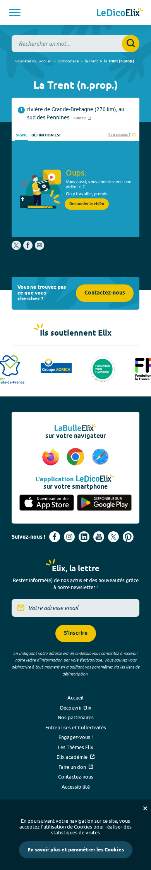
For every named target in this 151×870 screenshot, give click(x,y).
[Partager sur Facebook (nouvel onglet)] (28, 248)
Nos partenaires (76, 717)
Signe (21, 135)
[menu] (14, 12)
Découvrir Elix (75, 708)
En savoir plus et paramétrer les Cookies (75, 849)
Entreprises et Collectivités (75, 727)
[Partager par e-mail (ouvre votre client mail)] (39, 248)
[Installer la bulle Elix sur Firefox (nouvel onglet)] (52, 457)
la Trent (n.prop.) (119, 61)
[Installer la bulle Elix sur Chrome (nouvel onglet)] (77, 457)
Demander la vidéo (86, 204)
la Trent (91, 61)
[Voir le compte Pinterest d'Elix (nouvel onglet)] (128, 536)
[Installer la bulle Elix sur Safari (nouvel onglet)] (100, 457)
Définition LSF (46, 135)
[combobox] (75, 43)
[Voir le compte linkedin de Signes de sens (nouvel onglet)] (84, 536)
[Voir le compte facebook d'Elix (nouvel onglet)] (54, 536)
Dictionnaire (68, 61)
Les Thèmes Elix (75, 747)
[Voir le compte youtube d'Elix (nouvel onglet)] (98, 536)
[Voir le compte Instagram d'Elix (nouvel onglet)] (69, 536)
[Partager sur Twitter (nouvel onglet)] (17, 248)
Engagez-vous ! (75, 737)
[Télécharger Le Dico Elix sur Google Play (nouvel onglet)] (104, 503)
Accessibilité (76, 787)
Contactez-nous (104, 293)
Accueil (45, 61)
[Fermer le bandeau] (145, 808)
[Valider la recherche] (130, 43)
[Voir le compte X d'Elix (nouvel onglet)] (113, 536)
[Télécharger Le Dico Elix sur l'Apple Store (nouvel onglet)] (46, 503)
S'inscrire (76, 633)
